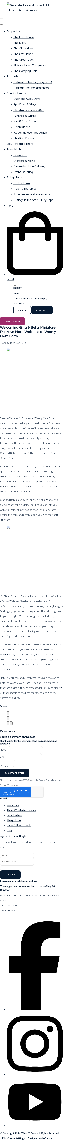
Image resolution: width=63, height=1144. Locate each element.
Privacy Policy (51, 780)
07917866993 (8, 910)
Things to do (15, 177)
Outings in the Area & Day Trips (33, 200)
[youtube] (35, 1125)
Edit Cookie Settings (13, 1138)
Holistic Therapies (25, 188)
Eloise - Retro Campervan (30, 65)
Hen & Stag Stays (24, 121)
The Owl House (23, 54)
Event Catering (23, 172)
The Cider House (24, 48)
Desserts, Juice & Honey (29, 166)
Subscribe (10, 874)
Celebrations (21, 127)
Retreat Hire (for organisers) (31, 87)
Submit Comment (14, 773)
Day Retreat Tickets (20, 143)
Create (48, 1138)
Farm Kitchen (15, 149)
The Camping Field (25, 71)
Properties (14, 31)
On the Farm (21, 183)
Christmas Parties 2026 (28, 110)
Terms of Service (7, 785)
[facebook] (35, 1009)
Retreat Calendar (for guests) (32, 82)
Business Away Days (26, 98)
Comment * (6, 766)
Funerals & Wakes (24, 115)
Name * (4, 749)
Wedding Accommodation (30, 132)
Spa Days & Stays (25, 104)
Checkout (42, 310)
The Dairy (19, 42)
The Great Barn (23, 59)
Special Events (16, 93)
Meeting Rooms (23, 138)
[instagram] (35, 1074)
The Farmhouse (23, 37)
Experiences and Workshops (31, 194)
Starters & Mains (24, 160)
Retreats (13, 76)
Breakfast (20, 155)
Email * (3, 756)
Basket (22, 310)
